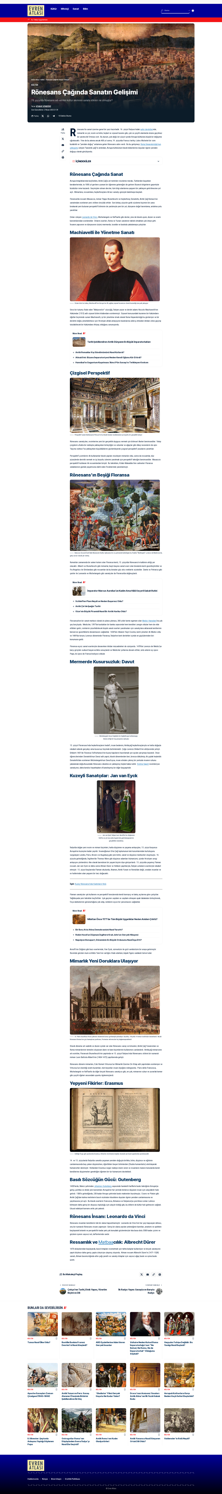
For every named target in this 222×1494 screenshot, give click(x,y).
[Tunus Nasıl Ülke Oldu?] (42, 1324)
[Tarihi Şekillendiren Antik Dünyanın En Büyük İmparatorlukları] (79, 342)
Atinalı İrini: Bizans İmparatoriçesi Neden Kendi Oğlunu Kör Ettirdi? (108, 357)
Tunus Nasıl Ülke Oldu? (38, 1342)
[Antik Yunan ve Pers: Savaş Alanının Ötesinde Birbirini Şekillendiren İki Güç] (77, 1375)
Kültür (34, 85)
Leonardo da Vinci (89, 217)
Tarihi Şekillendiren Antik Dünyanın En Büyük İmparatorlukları (119, 342)
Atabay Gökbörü (43, 106)
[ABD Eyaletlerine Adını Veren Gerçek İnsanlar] (111, 1324)
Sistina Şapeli (143, 764)
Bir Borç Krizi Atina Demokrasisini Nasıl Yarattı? (99, 929)
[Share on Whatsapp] (48, 116)
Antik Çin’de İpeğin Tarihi (87, 606)
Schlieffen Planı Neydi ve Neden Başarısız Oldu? (99, 601)
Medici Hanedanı (149, 620)
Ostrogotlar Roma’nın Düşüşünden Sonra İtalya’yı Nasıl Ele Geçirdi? (76, 1441)
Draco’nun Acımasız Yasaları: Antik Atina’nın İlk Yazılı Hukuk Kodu (145, 1396)
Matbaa (106, 1242)
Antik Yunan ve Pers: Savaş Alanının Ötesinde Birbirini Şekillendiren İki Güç (75, 1396)
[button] (63, 151)
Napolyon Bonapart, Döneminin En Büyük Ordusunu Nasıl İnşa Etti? (108, 940)
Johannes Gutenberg (103, 1186)
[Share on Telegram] (53, 116)
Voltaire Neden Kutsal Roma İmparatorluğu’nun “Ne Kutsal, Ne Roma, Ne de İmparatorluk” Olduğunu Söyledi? (144, 1348)
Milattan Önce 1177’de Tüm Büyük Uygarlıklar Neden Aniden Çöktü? (122, 919)
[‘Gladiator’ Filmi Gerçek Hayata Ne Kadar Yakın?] (111, 1375)
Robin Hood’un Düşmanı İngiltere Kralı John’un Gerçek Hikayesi (106, 934)
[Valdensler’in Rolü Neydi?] (179, 1420)
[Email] (63, 145)
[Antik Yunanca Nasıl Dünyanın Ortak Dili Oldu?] (145, 1420)
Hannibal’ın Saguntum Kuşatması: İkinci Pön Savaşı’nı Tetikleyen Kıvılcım (111, 362)
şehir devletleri (146, 129)
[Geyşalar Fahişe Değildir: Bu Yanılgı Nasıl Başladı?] (179, 1324)
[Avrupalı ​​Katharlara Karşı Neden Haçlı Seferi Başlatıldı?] (179, 1375)
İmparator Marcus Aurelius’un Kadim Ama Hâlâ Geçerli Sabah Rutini (122, 591)
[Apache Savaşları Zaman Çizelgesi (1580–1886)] (42, 1375)
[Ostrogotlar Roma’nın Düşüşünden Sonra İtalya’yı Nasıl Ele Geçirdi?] (77, 1420)
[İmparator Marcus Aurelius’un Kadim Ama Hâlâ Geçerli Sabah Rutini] (79, 591)
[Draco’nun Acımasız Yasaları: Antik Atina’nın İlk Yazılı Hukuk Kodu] (145, 1375)
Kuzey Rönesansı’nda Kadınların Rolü (90, 884)
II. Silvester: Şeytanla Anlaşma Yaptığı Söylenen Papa (40, 1441)
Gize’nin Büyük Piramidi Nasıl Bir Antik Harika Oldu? (101, 611)
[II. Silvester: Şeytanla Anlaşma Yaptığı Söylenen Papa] (42, 1420)
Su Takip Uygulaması (39, 20)
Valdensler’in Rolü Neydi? (177, 1438)
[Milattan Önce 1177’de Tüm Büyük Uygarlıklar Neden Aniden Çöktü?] (79, 919)
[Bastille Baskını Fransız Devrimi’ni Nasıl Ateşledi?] (77, 1324)
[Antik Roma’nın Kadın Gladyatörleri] (111, 1420)
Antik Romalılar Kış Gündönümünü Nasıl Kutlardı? (99, 352)
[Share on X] (42, 116)
